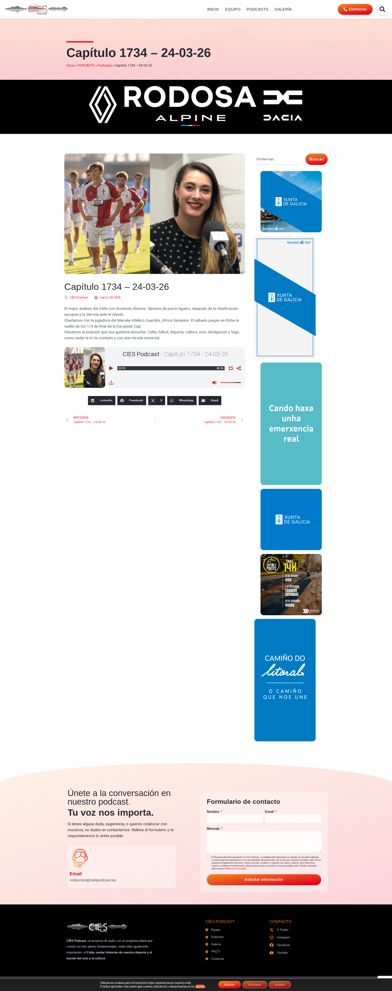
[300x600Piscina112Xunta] (291, 483)
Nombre (213, 811)
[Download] (111, 382)
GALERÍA (283, 9)
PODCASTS (257, 9)
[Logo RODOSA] (196, 127)
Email (76, 873)
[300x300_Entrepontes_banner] (291, 614)
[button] (101, 400)
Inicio (70, 65)
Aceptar (229, 984)
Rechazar (255, 984)
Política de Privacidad (235, 868)
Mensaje (213, 828)
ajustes (200, 986)
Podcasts (105, 65)
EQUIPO (233, 9)
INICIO (213, 9)
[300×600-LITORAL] (285, 740)
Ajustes (280, 984)
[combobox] (279, 159)
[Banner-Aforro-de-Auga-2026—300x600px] (285, 357)
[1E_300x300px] (291, 548)
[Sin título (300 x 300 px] (291, 231)
